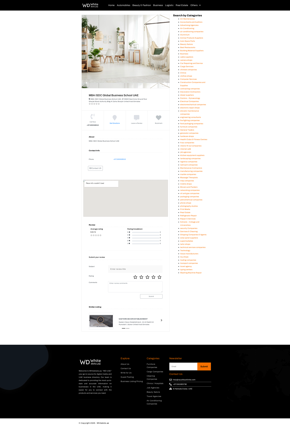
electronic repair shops (190, 108)
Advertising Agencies (189, 25)
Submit (151, 296)
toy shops (184, 257)
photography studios (189, 206)
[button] (89, 320)
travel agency (186, 266)
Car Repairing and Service (191, 63)
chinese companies (188, 70)
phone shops (185, 203)
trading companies (188, 260)
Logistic (169, 5)
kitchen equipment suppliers (192, 155)
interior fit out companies (190, 146)
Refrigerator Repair (188, 216)
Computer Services (188, 79)
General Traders (187, 130)
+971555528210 (119, 159)
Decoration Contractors (190, 92)
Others (194, 5)
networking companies (190, 190)
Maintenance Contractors (191, 168)
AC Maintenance (187, 19)
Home (111, 5)
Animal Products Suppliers (191, 38)
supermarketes (186, 241)
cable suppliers (186, 57)
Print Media (185, 209)
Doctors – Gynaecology (190, 98)
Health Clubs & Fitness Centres (193, 139)
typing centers (186, 270)
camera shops (186, 60)
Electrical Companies (189, 101)
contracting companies (190, 89)
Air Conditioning (187, 28)
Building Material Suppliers (192, 51)
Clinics (183, 73)
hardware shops (187, 136)
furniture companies (188, 127)
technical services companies (192, 247)
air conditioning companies (191, 32)
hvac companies (187, 143)
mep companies (187, 181)
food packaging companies (191, 124)
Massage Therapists (189, 177)
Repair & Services (188, 219)
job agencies (185, 152)
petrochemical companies (191, 200)
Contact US (96, 168)
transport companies (189, 263)
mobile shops (186, 184)
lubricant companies (189, 165)
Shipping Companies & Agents (193, 235)
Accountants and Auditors (191, 22)
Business (158, 5)
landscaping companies (190, 158)
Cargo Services (186, 66)
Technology (185, 250)
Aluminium (185, 35)
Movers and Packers (188, 187)
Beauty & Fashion (141, 5)
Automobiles (123, 5)
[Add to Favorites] (158, 119)
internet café (185, 149)
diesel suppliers (187, 95)
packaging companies (189, 197)
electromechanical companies (193, 105)
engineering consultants (190, 117)
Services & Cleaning (189, 231)
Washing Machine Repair (191, 273)
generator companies (189, 133)
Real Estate (182, 5)
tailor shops (185, 244)
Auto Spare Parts (187, 41)
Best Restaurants (187, 47)
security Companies (188, 228)
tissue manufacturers (189, 254)
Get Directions (115, 123)
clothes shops (186, 76)
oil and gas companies (189, 193)
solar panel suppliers (189, 238)
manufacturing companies (191, 171)
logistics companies (188, 162)
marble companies (188, 174)
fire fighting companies (190, 120)
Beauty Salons (186, 44)
